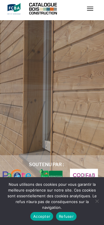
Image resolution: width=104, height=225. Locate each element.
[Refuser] (97, 201)
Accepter (41, 216)
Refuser (66, 216)
